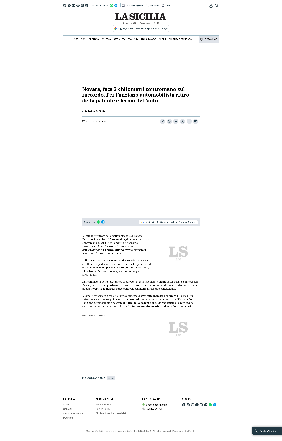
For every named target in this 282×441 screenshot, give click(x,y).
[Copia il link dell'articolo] (162, 121)
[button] (211, 5)
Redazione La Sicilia (95, 111)
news (111, 378)
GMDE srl (189, 431)
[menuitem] (75, 39)
